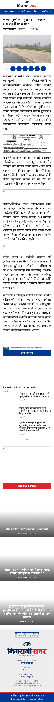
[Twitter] (19, 68)
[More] (43, 68)
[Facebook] (13, 68)
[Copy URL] (37, 68)
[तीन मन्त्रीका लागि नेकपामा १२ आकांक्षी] (27, 371)
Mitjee (39, 699)
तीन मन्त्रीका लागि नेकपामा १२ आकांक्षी (20, 388)
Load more (26, 439)
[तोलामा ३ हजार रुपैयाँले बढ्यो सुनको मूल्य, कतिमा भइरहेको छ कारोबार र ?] (10, 399)
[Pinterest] (25, 68)
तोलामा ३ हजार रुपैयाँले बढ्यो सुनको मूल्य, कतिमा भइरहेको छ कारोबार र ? (35, 395)
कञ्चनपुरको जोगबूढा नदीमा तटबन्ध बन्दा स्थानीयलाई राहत (26, 348)
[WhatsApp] (31, 68)
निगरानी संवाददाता (9, 29)
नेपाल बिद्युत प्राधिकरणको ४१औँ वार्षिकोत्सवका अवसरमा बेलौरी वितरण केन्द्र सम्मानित (35, 411)
